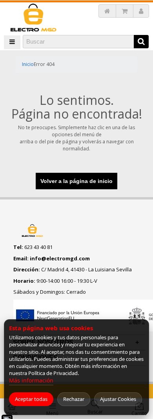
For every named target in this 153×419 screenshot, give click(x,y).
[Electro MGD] (33, 18)
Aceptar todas (31, 399)
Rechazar (73, 399)
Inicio (28, 64)
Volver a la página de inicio (76, 181)
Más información (31, 380)
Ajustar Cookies (118, 399)
